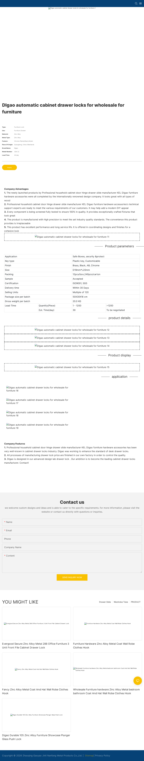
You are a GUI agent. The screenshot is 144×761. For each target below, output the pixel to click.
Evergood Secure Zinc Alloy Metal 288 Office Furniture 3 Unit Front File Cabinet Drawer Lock (35, 645)
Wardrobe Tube (121, 602)
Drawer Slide (105, 602)
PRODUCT (135, 602)
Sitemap (89, 755)
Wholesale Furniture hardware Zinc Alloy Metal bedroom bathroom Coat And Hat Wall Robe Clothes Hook (106, 691)
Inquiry (9, 167)
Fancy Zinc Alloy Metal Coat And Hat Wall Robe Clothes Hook (35, 691)
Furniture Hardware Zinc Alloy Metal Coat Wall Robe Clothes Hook (104, 645)
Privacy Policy (102, 755)
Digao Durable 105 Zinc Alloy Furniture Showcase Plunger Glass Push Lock (36, 737)
